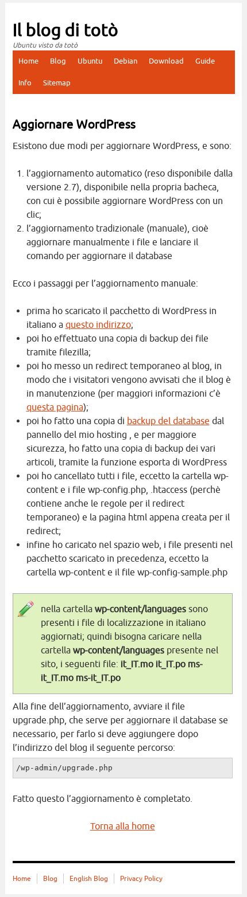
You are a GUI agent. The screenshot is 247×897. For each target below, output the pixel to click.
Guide (205, 61)
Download (166, 61)
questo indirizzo (98, 325)
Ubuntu (90, 61)
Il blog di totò (65, 30)
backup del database (168, 421)
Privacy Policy (141, 878)
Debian (125, 61)
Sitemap (57, 83)
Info (25, 83)
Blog (58, 61)
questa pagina (54, 407)
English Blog (89, 878)
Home (28, 61)
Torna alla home (122, 826)
